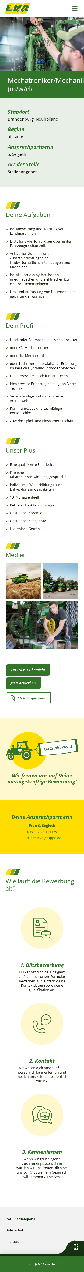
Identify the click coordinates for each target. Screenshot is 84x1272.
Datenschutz (15, 1230)
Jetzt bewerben (23, 683)
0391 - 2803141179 (42, 832)
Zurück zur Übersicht (28, 670)
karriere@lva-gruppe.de (42, 838)
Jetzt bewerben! (46, 1264)
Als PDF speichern (31, 698)
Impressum (14, 1242)
